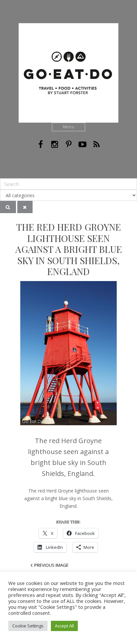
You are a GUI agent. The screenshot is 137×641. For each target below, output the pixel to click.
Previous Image (51, 565)
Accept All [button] (64, 626)
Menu (68, 127)
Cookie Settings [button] (28, 626)
